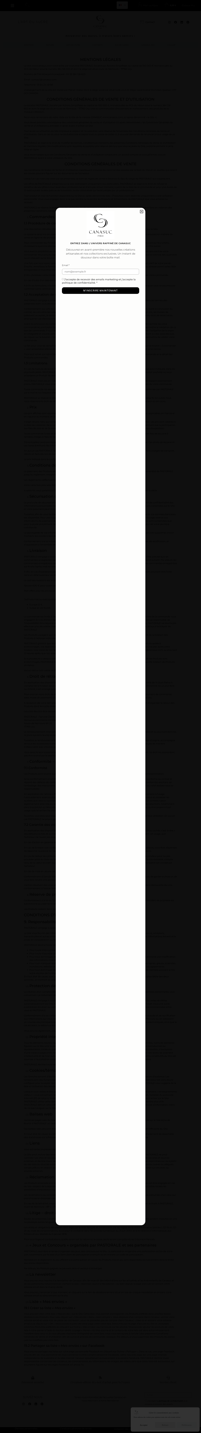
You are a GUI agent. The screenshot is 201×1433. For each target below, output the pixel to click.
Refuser (165, 1425)
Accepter (144, 1425)
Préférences (187, 1425)
